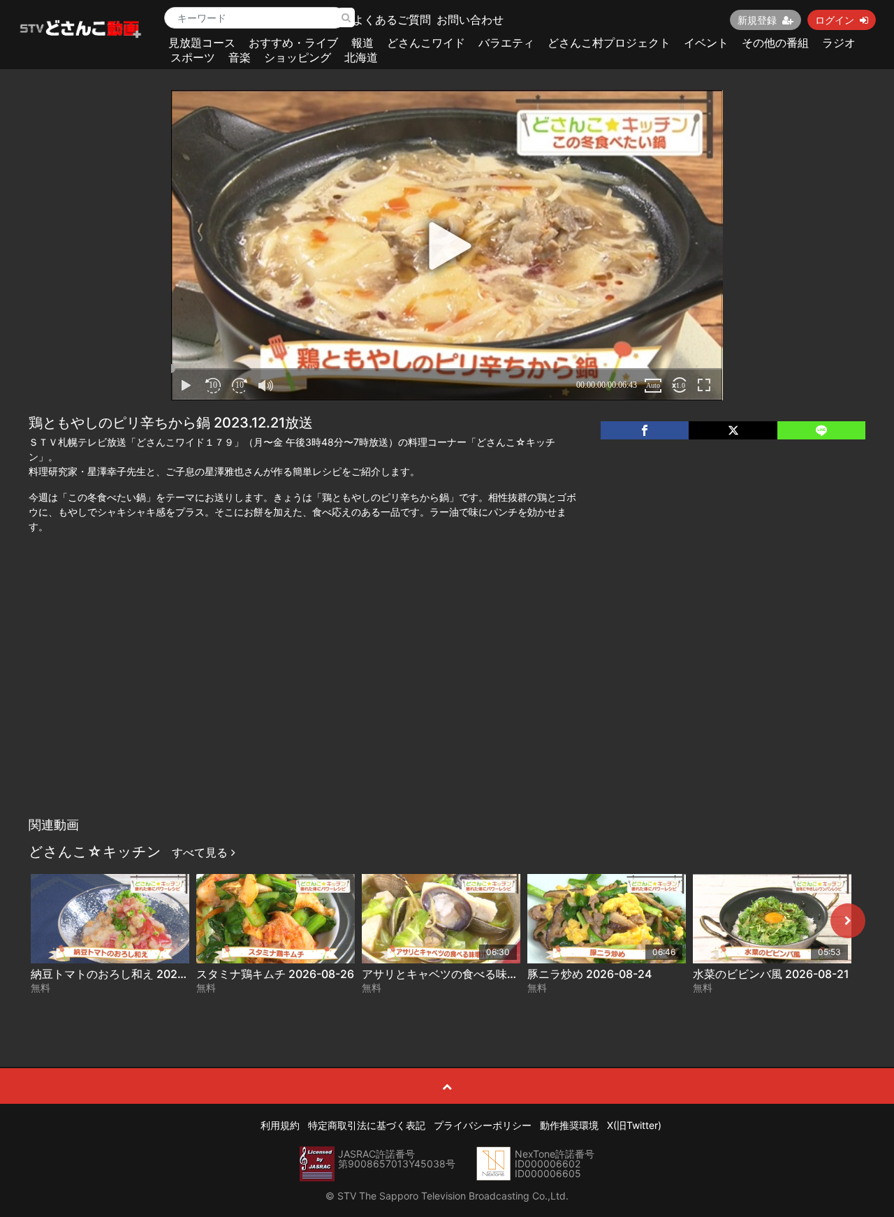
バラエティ (506, 43)
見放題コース (201, 43)
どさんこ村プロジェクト (609, 43)
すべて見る (201, 852)
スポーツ (192, 57)
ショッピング (297, 57)
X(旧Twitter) (634, 1125)
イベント (706, 43)
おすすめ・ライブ (293, 43)
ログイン (834, 20)
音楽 (239, 57)
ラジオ (839, 43)
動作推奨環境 (569, 1125)
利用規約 (280, 1125)
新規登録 (757, 20)
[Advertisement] (447, 705)
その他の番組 (775, 43)
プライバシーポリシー (483, 1125)
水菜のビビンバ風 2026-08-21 (771, 974)
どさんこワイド (426, 43)
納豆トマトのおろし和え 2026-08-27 (126, 974)
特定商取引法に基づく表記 (366, 1125)
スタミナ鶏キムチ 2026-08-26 (275, 974)
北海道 (361, 57)
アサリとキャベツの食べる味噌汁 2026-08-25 (480, 974)
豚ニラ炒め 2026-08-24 (589, 974)
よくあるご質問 (392, 20)
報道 (362, 43)
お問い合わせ (470, 20)
